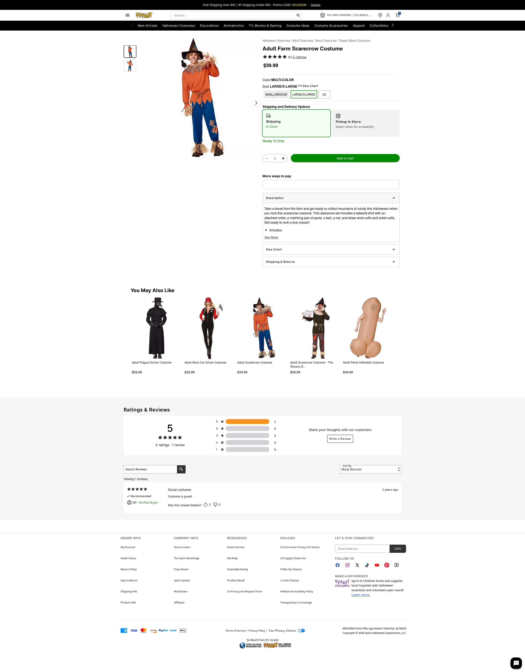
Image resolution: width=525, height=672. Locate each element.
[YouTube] (376, 565)
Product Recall (235, 580)
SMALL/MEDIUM (276, 94)
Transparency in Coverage (296, 602)
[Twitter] (357, 565)
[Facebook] (337, 565)
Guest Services (236, 547)
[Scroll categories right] (393, 25)
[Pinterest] (386, 565)
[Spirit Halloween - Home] (144, 15)
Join (397, 548)
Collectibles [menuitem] (379, 25)
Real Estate (180, 591)
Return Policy (129, 569)
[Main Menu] (127, 15)
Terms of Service (235, 630)
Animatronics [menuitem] (234, 25)
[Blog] (396, 565)
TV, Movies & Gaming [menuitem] (265, 25)
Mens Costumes (326, 40)
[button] (199, 98)
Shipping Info (129, 591)
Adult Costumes (302, 40)
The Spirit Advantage (186, 558)
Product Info (128, 602)
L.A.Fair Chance (289, 580)
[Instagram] (347, 565)
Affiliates (179, 602)
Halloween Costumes (276, 40)
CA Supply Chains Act (293, 558)
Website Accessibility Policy (296, 591)
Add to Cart (345, 158)
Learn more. (361, 595)
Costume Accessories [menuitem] (331, 25)
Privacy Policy (257, 630)
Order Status (128, 558)
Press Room (181, 569)
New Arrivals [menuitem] (148, 25)
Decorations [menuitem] (209, 25)
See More (271, 237)
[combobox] (236, 15)
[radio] (296, 123)
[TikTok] (367, 565)
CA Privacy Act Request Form (244, 591)
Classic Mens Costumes (354, 40)
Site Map (232, 558)
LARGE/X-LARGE (303, 94)
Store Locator (182, 547)
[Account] (388, 15)
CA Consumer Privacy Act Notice (300, 547)
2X (324, 94)
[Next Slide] (256, 103)
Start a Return (129, 580)
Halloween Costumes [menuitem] (178, 25)
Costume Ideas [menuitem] (297, 25)
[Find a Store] (380, 15)
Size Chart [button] (310, 86)
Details (315, 5)
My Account (128, 547)
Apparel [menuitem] (359, 25)
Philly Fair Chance (291, 569)
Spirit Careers (182, 580)
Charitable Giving (237, 569)
